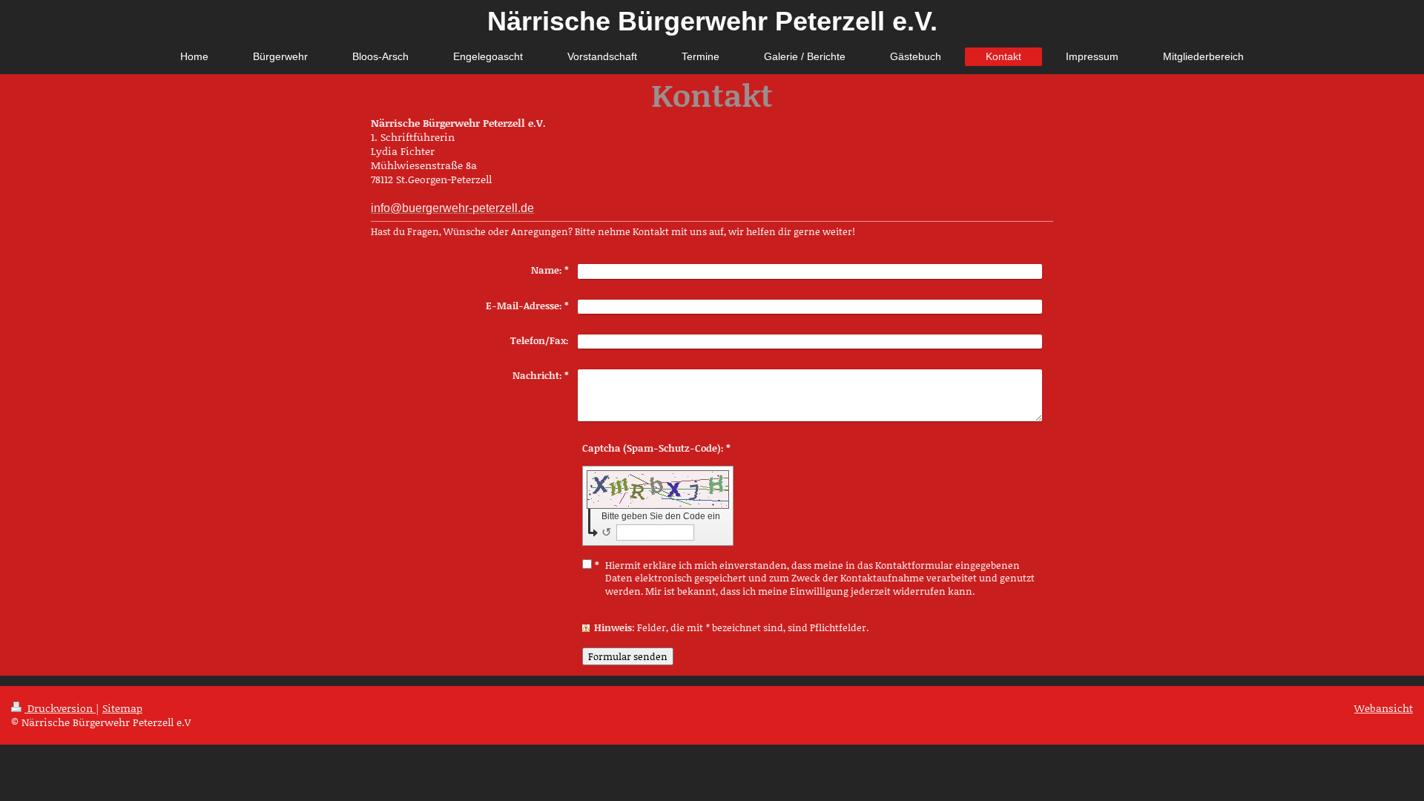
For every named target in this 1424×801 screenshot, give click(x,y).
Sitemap (122, 708)
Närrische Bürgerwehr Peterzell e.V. (712, 21)
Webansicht (1383, 708)
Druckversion (60, 708)
